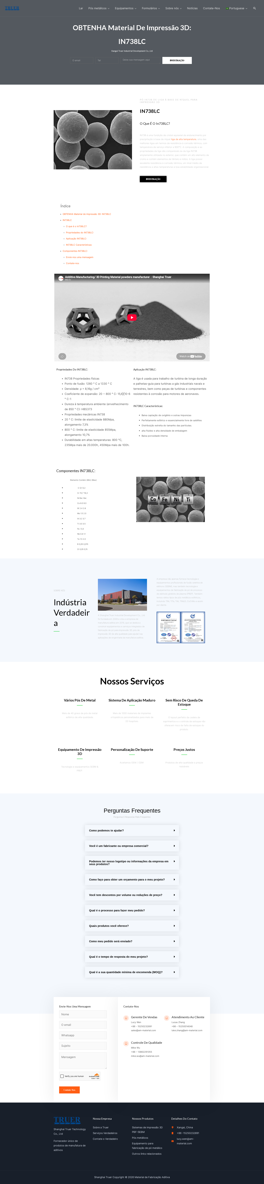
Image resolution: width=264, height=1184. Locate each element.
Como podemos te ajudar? (106, 830)
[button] (254, 8)
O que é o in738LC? (76, 226)
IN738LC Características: (79, 244)
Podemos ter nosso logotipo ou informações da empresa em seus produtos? (128, 863)
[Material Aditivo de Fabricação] (12, 8)
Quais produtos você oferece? (109, 925)
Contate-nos (72, 263)
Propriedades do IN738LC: (80, 232)
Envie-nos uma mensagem (79, 257)
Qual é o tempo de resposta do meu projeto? (118, 956)
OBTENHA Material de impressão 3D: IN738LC (87, 214)
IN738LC (67, 220)
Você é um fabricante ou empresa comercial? (118, 845)
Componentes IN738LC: (75, 251)
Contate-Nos (69, 1089)
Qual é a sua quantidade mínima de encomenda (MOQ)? (126, 972)
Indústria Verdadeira (72, 612)
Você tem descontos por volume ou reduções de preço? (125, 895)
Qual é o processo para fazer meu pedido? (117, 910)
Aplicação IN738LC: (76, 238)
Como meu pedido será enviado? (110, 941)
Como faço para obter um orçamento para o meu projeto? (127, 879)
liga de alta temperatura (183, 139)
